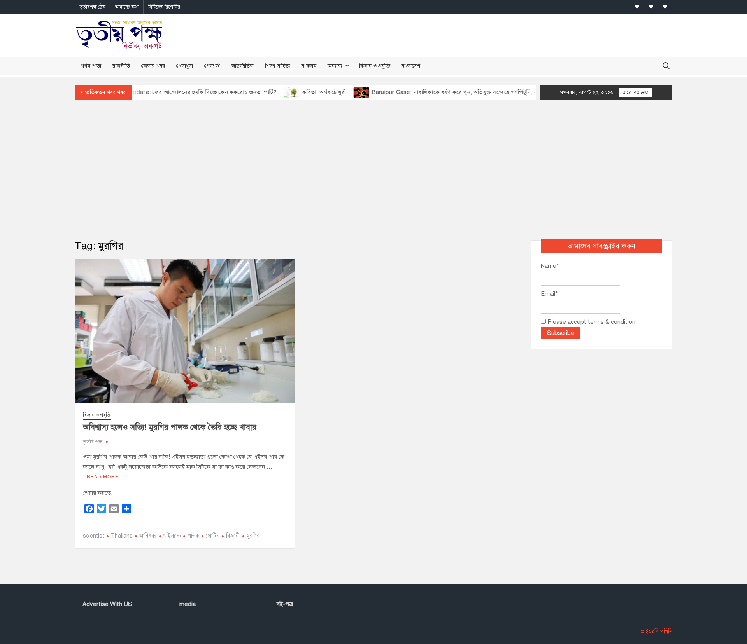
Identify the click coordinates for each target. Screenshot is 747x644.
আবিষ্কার (148, 535)
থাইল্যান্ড (172, 535)
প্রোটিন (212, 535)
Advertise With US (107, 603)
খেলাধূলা (184, 66)
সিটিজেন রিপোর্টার (164, 7)
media (187, 603)
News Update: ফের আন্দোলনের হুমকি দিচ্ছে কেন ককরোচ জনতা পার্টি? (178, 92)
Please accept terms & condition (590, 321)
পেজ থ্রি (212, 66)
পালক (193, 535)
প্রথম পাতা (91, 66)
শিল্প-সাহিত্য (277, 66)
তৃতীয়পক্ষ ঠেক (92, 7)
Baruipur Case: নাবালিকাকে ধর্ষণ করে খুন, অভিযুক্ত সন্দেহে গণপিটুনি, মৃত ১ (443, 92)
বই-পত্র (285, 603)
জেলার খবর (153, 66)
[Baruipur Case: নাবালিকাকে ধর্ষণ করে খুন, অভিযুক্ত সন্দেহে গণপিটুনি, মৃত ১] (346, 92)
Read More (103, 477)
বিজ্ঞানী (233, 535)
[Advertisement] (373, 170)
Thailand (122, 535)
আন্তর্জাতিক (242, 66)
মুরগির (253, 535)
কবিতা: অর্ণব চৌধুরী (308, 92)
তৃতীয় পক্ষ (92, 442)
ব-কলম (309, 66)
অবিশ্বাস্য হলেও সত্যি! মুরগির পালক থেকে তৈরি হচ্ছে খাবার (169, 427)
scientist (93, 535)
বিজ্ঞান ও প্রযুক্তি (374, 66)
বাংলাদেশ (411, 66)
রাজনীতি (121, 66)
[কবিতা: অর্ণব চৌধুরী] (276, 92)
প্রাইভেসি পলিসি (656, 631)
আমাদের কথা (127, 7)
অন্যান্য (335, 66)
